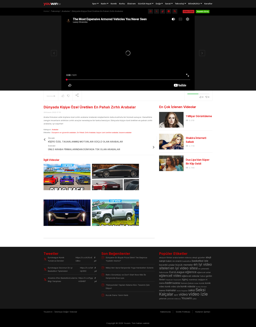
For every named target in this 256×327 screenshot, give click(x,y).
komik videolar (188, 286)
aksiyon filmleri (165, 257)
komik (201, 283)
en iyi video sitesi (184, 268)
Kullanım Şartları (202, 312)
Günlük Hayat (145, 3)
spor (176, 295)
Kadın (104, 3)
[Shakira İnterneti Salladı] (171, 141)
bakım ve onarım (174, 261)
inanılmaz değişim (197, 279)
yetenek (163, 298)
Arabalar (55, 130)
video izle (198, 294)
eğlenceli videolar (191, 276)
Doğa (158, 3)
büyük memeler (184, 264)
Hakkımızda (165, 312)
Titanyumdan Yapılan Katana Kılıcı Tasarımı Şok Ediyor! (128, 286)
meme (162, 290)
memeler (171, 290)
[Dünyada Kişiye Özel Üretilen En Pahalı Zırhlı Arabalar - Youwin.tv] (54, 4)
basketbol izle (200, 260)
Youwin (186, 298)
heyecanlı (177, 280)
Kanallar (208, 3)
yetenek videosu (174, 299)
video (183, 294)
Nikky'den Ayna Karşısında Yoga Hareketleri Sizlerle (129, 268)
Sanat (168, 3)
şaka (194, 299)
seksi (191, 290)
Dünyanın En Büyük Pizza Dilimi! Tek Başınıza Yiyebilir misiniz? (126, 259)
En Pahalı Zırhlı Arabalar (86, 132)
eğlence (190, 272)
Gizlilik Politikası (183, 312)
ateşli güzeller (198, 257)
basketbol (186, 261)
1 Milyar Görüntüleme (199, 116)
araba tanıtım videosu (182, 257)
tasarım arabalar (125, 132)
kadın (168, 283)
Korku (122, 3)
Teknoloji (180, 3)
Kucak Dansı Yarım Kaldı (117, 295)
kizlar (196, 283)
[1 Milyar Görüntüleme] (171, 120)
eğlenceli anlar (204, 272)
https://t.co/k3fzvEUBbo (84, 259)
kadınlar (176, 283)
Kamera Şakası (187, 283)
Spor (94, 3)
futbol (202, 276)
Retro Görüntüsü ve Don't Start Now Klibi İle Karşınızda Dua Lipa (126, 276)
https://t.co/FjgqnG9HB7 (85, 279)
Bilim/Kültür (194, 3)
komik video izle (172, 286)
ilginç (185, 279)
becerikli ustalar (167, 265)
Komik (114, 3)
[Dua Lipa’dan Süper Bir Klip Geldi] (171, 163)
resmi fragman (182, 291)
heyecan (169, 280)
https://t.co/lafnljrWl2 (86, 269)
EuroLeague (177, 272)
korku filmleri (201, 287)
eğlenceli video (170, 275)
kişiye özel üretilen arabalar (107, 132)
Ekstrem (131, 3)
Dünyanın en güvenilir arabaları (64, 132)
